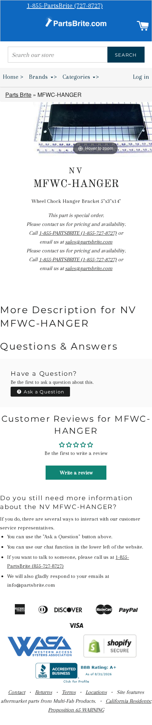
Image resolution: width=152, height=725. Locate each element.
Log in (141, 76)
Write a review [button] (76, 472)
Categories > (81, 76)
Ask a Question (43, 391)
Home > (13, 76)
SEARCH (126, 55)
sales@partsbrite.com (88, 242)
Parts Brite (18, 94)
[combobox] (57, 55)
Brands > (43, 76)
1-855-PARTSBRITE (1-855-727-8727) (78, 233)
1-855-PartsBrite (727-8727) (65, 6)
